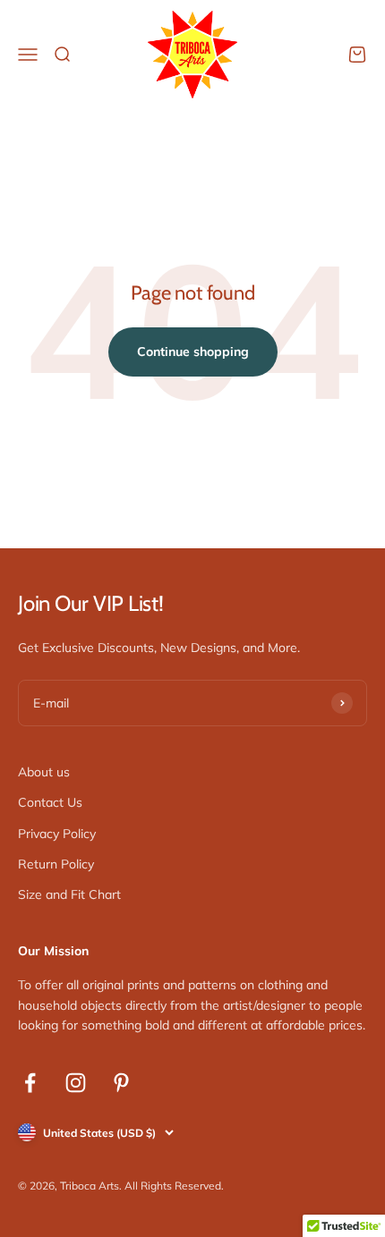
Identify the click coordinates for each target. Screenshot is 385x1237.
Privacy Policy (57, 834)
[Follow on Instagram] (76, 1083)
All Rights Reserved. (174, 1185)
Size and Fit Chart (69, 894)
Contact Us (50, 802)
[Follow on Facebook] (30, 1083)
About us (44, 772)
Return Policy (56, 864)
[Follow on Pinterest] (121, 1083)
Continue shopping (193, 351)
